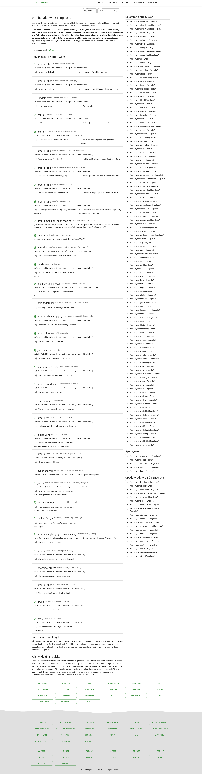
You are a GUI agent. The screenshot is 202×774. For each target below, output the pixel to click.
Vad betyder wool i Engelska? (142, 366)
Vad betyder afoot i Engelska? (142, 556)
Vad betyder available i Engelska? (144, 77)
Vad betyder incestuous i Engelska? (144, 490)
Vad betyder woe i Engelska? (142, 344)
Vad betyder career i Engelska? (142, 130)
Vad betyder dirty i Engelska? (142, 257)
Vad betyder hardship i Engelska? (144, 317)
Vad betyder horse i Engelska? (142, 329)
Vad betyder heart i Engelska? (142, 321)
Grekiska (136, 689)
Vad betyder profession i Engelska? (144, 467)
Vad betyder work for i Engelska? (143, 392)
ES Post (112, 751)
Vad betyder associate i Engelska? (144, 70)
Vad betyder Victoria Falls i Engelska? (145, 505)
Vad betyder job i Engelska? (141, 460)
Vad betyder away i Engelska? (142, 81)
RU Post (89, 757)
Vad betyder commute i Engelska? (144, 182)
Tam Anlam (42, 735)
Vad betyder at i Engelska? (141, 74)
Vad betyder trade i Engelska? (142, 471)
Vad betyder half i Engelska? (141, 306)
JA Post (41, 751)
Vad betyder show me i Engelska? (144, 497)
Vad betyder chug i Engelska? (142, 149)
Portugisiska (138, 3)
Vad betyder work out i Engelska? (143, 407)
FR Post (160, 751)
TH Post (41, 757)
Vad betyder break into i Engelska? (144, 115)
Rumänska (89, 689)
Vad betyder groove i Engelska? (143, 302)
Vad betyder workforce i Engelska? (144, 426)
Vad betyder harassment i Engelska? (145, 310)
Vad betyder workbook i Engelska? (144, 419)
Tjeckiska (112, 689)
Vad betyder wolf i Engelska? (142, 347)
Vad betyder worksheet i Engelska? (144, 430)
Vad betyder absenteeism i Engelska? (145, 25)
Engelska (101, 3)
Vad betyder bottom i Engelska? (143, 111)
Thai (159, 695)
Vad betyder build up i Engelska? (143, 122)
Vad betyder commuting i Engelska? (145, 190)
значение (89, 741)
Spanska (113, 3)
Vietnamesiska (42, 702)
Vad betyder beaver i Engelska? (143, 89)
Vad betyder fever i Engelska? (142, 280)
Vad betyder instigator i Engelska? (144, 530)
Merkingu (65, 741)
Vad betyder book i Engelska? (142, 104)
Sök (100, 8)
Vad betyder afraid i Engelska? (142, 44)
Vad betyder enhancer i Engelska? (144, 537)
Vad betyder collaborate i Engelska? (145, 164)
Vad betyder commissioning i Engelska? (146, 175)
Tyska (159, 683)
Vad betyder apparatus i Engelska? (144, 55)
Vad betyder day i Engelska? (141, 242)
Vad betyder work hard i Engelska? (144, 396)
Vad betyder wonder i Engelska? (143, 355)
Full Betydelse (42, 3)
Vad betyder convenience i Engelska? (145, 205)
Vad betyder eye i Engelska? (141, 272)
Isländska (65, 702)
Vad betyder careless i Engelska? (143, 134)
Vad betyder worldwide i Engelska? (144, 441)
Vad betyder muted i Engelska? (142, 549)
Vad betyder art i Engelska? (141, 59)
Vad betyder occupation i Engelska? (145, 464)
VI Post (113, 757)
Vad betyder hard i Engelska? (142, 314)
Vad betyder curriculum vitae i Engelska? (147, 235)
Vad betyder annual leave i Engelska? (145, 51)
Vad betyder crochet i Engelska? (143, 231)
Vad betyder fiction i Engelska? (143, 284)
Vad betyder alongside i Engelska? (144, 48)
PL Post (41, 763)
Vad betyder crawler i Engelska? (143, 224)
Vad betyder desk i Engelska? (142, 250)
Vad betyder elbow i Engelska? (142, 269)
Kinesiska (42, 695)
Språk (86, 8)
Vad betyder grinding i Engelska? (143, 299)
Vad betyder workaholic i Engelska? (144, 415)
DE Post (136, 751)
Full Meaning (65, 723)
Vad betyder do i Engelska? (141, 261)
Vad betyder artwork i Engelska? (143, 63)
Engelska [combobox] (88, 11)
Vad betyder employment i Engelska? (145, 456)
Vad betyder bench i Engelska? (142, 96)
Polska (66, 689)
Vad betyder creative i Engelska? (143, 227)
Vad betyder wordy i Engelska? (142, 381)
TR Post (89, 751)
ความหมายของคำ (42, 741)
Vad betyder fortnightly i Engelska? (144, 482)
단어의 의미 (112, 735)
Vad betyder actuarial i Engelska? (144, 40)
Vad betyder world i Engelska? (142, 437)
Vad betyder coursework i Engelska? (145, 220)
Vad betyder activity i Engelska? (143, 36)
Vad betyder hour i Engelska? (142, 332)
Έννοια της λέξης (160, 729)
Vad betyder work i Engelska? (142, 389)
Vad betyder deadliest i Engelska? (144, 552)
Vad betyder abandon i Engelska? (144, 21)
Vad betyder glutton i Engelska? (143, 295)
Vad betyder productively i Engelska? (145, 541)
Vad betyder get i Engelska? (141, 291)
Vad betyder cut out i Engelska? (143, 239)
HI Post (65, 763)
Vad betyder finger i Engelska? (142, 287)
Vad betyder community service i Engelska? (148, 179)
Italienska (152, 3)
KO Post (65, 751)
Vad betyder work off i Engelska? (143, 400)
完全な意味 (89, 735)
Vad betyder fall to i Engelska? (142, 276)
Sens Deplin (113, 729)
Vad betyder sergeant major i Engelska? (146, 526)
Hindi (112, 695)
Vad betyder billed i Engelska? (142, 100)
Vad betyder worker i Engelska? (143, 422)
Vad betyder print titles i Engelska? (144, 545)
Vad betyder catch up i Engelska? (143, 141)
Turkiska (159, 689)
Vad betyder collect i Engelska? (143, 167)
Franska (124, 3)
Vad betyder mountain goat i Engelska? (146, 522)
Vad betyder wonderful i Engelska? (144, 359)
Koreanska (89, 695)
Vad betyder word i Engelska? (142, 370)
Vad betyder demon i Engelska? (143, 246)
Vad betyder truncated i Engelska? (144, 534)
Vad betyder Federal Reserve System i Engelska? (145, 509)
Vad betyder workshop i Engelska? (144, 434)
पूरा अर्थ (136, 735)
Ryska (89, 702)
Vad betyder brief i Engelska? (142, 119)
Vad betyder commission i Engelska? (145, 171)
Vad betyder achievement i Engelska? (145, 29)
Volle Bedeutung (42, 729)
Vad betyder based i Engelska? (142, 85)
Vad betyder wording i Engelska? (143, 377)
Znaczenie (89, 729)
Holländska (42, 689)
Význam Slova (136, 729)
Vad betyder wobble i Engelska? (143, 340)
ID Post (160, 757)
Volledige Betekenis (65, 729)
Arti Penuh (160, 735)
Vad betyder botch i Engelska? (142, 107)
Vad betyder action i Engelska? (142, 33)
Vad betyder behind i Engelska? (143, 92)
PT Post (65, 757)
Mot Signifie (112, 723)
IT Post (136, 757)
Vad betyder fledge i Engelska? (142, 501)
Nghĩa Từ (42, 723)
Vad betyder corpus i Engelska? (143, 212)
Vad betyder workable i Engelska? (144, 411)
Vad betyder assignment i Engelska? (145, 66)
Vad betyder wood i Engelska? (142, 362)
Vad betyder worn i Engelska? (142, 445)
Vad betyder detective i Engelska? (144, 254)
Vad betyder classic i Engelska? (143, 152)
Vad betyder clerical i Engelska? (143, 156)
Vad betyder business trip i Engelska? (145, 126)
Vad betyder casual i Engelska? (143, 137)
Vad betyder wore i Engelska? (142, 385)
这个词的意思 (65, 735)
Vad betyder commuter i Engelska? (144, 186)
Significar (89, 723)
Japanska (66, 695)
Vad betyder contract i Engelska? (143, 197)
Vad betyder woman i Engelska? (143, 351)
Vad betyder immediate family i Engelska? (147, 493)
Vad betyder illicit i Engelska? (142, 336)
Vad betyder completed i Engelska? (144, 194)
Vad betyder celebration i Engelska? (144, 145)
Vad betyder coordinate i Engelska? (144, 209)
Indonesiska (136, 695)
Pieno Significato (160, 723)
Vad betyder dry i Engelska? (141, 265)
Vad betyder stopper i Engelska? (143, 486)
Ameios (136, 723)
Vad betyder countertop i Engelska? (144, 216)
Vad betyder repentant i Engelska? (144, 519)
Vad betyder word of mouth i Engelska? (146, 374)
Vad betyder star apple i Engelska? (144, 515)
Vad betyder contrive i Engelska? (143, 201)
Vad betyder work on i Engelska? (143, 404)
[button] (147, 21)
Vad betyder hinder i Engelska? (142, 325)
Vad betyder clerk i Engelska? (142, 160)
